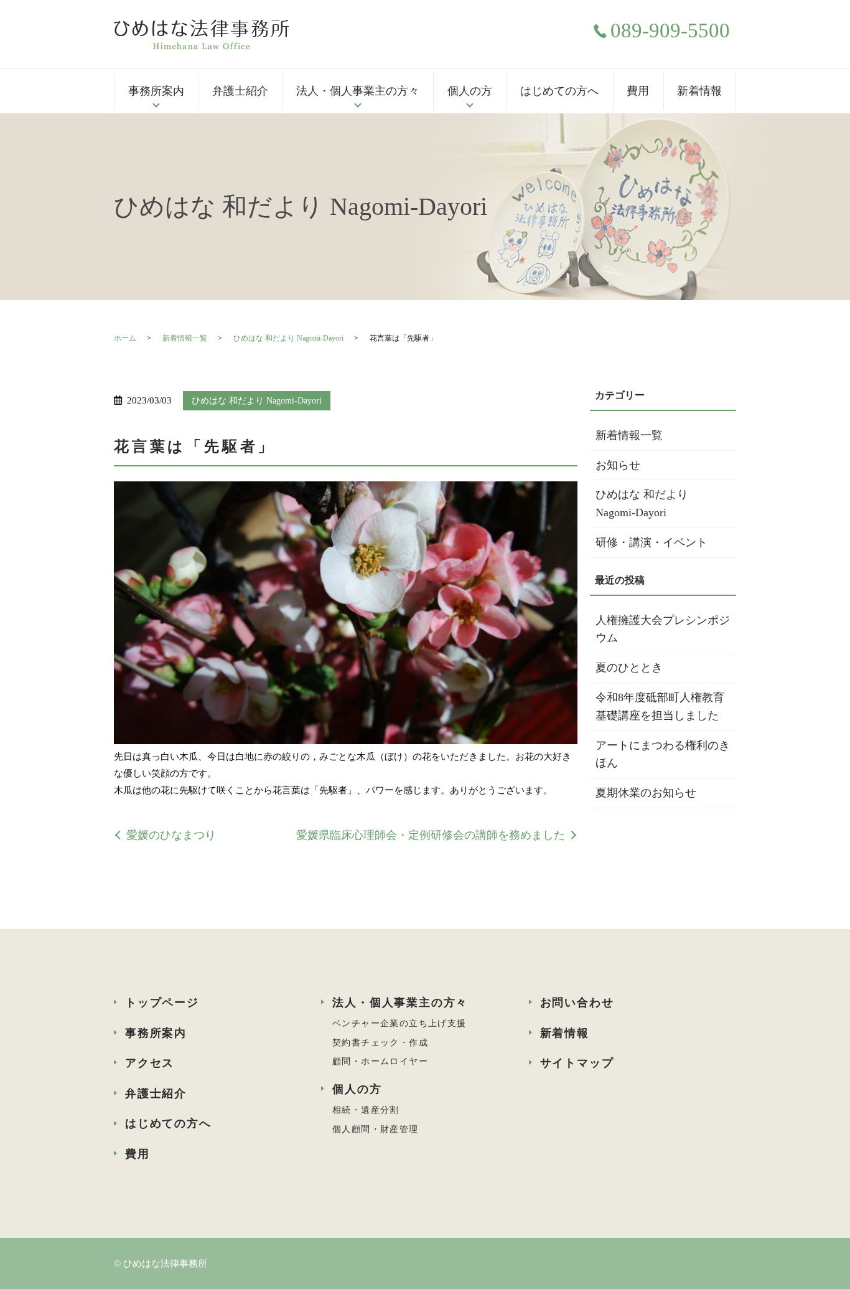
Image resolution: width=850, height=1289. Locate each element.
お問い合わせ (577, 1002)
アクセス (149, 1063)
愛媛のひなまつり (171, 835)
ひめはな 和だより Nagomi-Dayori (288, 338)
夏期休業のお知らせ (645, 792)
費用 (638, 91)
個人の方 (469, 91)
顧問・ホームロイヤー (380, 1061)
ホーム (125, 338)
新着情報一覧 (184, 338)
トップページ (162, 1002)
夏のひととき (629, 667)
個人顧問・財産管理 (375, 1129)
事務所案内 (156, 91)
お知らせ (617, 465)
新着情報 (699, 91)
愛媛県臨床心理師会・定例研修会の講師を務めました (430, 835)
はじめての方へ (559, 91)
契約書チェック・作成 (380, 1042)
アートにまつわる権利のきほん (662, 754)
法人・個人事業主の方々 (357, 91)
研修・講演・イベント (651, 542)
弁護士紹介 (240, 91)
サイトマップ (577, 1063)
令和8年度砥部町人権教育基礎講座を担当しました (659, 706)
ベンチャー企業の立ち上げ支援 (399, 1023)
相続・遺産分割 (365, 1110)
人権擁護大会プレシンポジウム (662, 629)
